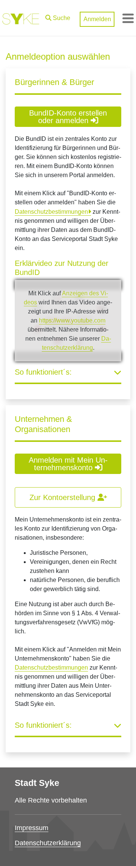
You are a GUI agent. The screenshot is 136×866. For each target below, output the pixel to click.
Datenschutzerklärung (48, 843)
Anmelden (97, 19)
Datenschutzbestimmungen (51, 211)
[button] (58, 16)
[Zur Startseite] (21, 18)
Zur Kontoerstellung (63, 497)
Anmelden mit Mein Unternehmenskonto (68, 464)
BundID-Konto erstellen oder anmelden (68, 117)
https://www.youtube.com (72, 320)
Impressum (31, 828)
